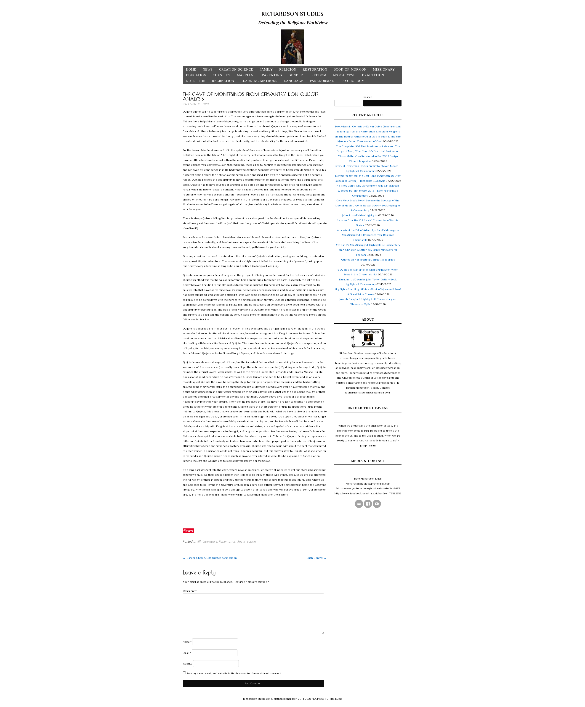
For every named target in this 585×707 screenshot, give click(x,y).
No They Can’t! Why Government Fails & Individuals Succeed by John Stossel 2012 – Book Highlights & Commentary (368, 190)
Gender (296, 75)
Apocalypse (344, 75)
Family (266, 69)
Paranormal (322, 81)
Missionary (384, 69)
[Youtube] (377, 504)
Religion (287, 69)
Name (187, 642)
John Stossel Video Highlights (360, 215)
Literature (210, 541)
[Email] (359, 504)
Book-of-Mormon (350, 69)
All (199, 541)
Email (187, 652)
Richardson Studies (292, 14)
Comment (190, 591)
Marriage (246, 75)
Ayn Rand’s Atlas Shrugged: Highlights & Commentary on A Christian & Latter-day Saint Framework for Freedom (368, 249)
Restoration (315, 69)
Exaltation (373, 75)
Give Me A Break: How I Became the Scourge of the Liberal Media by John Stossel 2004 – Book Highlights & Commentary (367, 205)
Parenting (272, 75)
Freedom (317, 75)
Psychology (352, 81)
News (208, 69)
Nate (206, 104)
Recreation (223, 81)
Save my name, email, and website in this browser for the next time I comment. (234, 673)
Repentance (227, 541)
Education (196, 75)
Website (187, 663)
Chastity (222, 75)
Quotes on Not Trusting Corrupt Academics (368, 259)
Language (293, 81)
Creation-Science (236, 69)
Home (191, 69)
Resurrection (246, 541)
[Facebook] (368, 504)
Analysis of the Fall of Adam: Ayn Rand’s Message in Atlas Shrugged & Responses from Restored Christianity (368, 235)
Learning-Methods (259, 81)
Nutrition (196, 81)
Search (368, 97)
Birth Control (317, 557)
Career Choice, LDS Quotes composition (210, 557)
